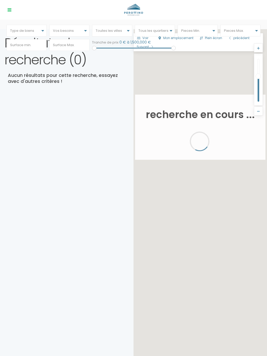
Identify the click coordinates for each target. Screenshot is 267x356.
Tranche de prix (105, 42)
